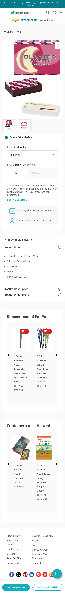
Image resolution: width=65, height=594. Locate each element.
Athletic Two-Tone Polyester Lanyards (42, 371)
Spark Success (18, 476)
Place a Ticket (14, 535)
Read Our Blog (14, 558)
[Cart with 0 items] (60, 12)
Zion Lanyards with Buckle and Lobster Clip (20, 373)
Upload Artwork (40, 549)
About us (37, 540)
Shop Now (55, 3)
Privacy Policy (39, 563)
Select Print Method (17, 147)
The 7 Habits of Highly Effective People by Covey (43, 482)
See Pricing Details (18, 200)
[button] (9, 355)
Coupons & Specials (42, 535)
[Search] (47, 12)
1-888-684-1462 (54, 12)
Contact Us (12, 549)
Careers (11, 553)
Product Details (13, 247)
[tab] (32, 247)
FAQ (34, 545)
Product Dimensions (16, 294)
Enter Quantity (21, 165)
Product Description (15, 289)
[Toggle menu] (4, 12)
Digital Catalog (14, 563)
